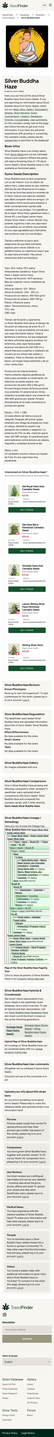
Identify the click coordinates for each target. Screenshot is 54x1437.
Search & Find (8, 1384)
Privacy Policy (10, 1433)
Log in (26, 700)
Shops (5, 1398)
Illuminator (7, 1420)
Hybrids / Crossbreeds (17, 119)
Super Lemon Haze (16, 832)
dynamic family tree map (30, 978)
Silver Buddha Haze (30, 17)
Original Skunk (22, 947)
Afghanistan (25, 890)
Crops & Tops (33, 1398)
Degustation (41, 109)
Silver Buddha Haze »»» (18, 829)
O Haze (18, 857)
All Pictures (32, 1402)
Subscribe (27, 1338)
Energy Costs (8, 1415)
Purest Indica (23, 917)
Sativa (41, 869)
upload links (11, 140)
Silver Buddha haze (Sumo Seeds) (35, 1032)
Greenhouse (32, 1393)
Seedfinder (7, 14)
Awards (9, 112)
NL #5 (22, 844)
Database (24, 14)
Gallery (30, 109)
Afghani (19, 923)
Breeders (40, 14)
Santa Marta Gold (29, 860)
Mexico (18, 893)
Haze (17, 842)
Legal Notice (28, 1433)
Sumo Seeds (8, 17)
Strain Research (9, 1393)
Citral (33, 947)
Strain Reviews (22, 112)
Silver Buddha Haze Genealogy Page (28, 1012)
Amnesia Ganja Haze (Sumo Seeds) (14, 1030)
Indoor (30, 1384)
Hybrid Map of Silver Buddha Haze (23, 1041)
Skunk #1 (34, 842)
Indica (36, 899)
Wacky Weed (23, 872)
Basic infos (19, 109)
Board (30, 1415)
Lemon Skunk (38, 938)
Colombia (34, 866)
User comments (38, 119)
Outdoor (31, 1389)
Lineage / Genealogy (31, 116)
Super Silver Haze (39, 829)
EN (44, 5)
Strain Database (9, 1389)
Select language (10, 1356)
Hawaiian (36, 917)
